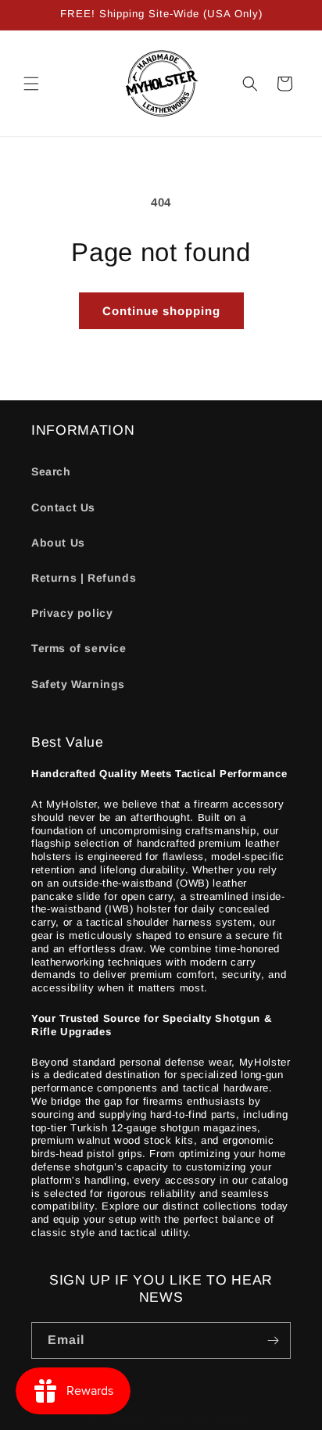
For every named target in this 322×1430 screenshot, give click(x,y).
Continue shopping (161, 310)
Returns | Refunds (83, 578)
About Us (58, 542)
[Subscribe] (273, 1340)
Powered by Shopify (204, 1417)
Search (51, 471)
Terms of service (79, 648)
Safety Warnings (78, 684)
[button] (31, 83)
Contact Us (63, 507)
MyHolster (131, 1417)
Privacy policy (72, 613)
